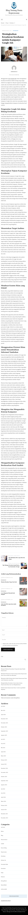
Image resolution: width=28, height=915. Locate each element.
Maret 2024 (3, 801)
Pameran (3, 876)
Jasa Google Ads (12, 78)
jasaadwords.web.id (5, 900)
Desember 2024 (4, 768)
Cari (2, 656)
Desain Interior (4, 839)
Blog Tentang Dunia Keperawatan (17, 908)
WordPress (15, 911)
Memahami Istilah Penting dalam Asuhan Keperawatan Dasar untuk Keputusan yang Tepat (14, 679)
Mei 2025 (3, 747)
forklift (2, 843)
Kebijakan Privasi (21, 911)
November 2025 (4, 722)
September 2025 (4, 731)
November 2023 (4, 817)
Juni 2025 (3, 743)
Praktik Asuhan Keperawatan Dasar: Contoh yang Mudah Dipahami (13, 688)
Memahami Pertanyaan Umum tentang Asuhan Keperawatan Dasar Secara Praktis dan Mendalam (14, 674)
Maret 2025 (3, 755)
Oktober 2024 (4, 776)
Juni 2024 (3, 793)
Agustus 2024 (4, 784)
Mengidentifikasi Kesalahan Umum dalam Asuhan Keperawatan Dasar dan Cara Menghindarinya (11, 683)
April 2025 (3, 751)
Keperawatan (4, 852)
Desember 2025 (4, 718)
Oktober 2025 (4, 727)
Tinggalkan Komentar (14, 74)
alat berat (3, 827)
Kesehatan (15, 30)
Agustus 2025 (4, 735)
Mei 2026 (3, 710)
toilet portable (4, 889)
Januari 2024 (4, 809)
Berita (2, 831)
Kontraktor (3, 868)
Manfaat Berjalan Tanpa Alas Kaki (9, 582)
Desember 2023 (4, 813)
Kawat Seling (4, 847)
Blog (2, 835)
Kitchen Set (3, 860)
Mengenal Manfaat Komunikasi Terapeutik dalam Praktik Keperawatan (13, 669)
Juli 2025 (3, 739)
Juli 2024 (3, 789)
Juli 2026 (3, 706)
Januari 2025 (4, 764)
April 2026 (3, 714)
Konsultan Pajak (4, 864)
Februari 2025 (4, 760)
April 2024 (3, 797)
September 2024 (4, 780)
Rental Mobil (4, 885)
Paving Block (4, 880)
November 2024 (4, 772)
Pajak (2, 872)
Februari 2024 (4, 805)
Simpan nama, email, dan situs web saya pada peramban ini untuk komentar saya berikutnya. (15, 644)
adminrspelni (14, 71)
